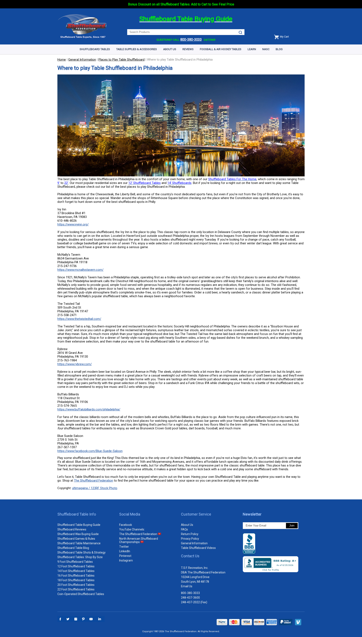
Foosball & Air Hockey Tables (220, 49)
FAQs (184, 529)
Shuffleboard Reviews (71, 529)
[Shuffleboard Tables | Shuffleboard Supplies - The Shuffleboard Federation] (82, 38)
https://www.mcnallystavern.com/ (80, 270)
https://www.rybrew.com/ (74, 364)
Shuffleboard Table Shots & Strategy (81, 552)
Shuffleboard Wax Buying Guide (78, 534)
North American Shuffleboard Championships (138, 540)
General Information (194, 543)
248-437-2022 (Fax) (194, 602)
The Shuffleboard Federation (93, 480)
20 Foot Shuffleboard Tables (75, 584)
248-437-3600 (190, 597)
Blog (279, 49)
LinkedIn (124, 551)
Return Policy (189, 534)
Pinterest (125, 556)
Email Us (186, 586)
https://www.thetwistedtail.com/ (79, 319)
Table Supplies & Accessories (136, 49)
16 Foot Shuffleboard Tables (75, 575)
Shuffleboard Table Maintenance (79, 543)
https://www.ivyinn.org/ (73, 224)
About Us (169, 49)
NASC (265, 49)
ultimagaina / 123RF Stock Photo (94, 488)
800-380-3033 (190, 593)
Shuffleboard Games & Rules (76, 538)
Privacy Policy (190, 538)
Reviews (188, 49)
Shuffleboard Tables (95, 49)
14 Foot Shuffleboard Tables (75, 571)
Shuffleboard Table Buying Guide (78, 524)
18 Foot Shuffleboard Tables (75, 580)
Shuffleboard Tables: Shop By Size (80, 557)
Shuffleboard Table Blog (73, 548)
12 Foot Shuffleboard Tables (75, 566)
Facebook (125, 524)
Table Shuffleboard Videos (198, 548)
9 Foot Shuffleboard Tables (75, 561)
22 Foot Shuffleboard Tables (75, 589)
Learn (252, 49)
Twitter (124, 546)
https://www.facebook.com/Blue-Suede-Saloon (90, 451)
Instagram (126, 560)
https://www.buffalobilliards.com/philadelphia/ (88, 409)
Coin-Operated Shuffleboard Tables (80, 594)
